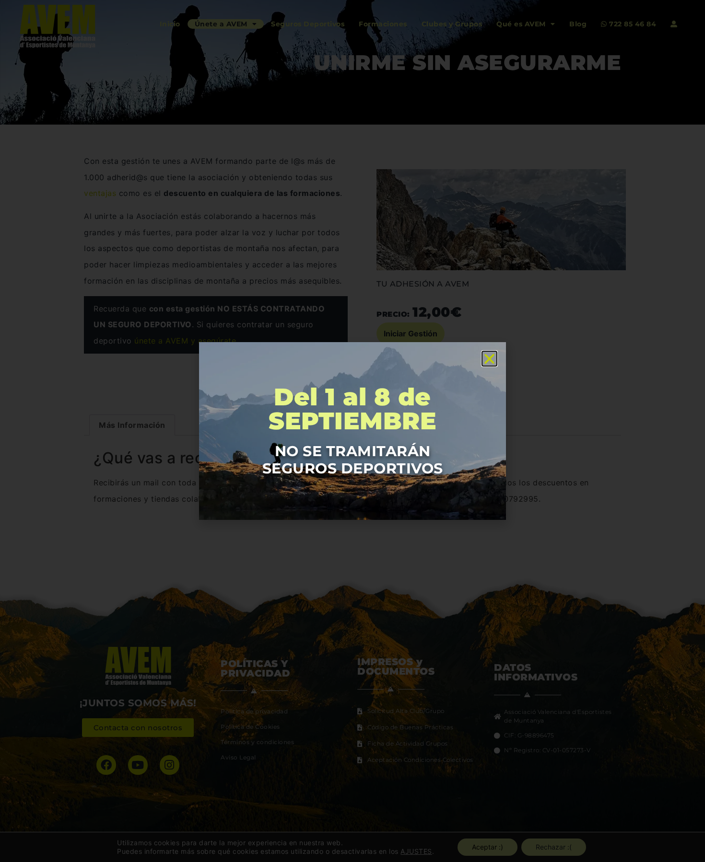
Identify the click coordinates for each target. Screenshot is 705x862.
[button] (489, 359)
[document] (352, 431)
